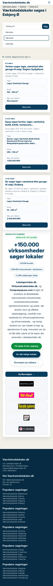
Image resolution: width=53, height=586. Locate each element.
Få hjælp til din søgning (26, 346)
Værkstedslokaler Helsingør (14, 538)
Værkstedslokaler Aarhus (13, 496)
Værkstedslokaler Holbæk (14, 573)
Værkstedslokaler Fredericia (15, 552)
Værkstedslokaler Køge (12, 554)
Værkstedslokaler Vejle (12, 519)
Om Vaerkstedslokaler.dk (13, 480)
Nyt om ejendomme (11, 482)
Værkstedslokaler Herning (14, 531)
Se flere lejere (26, 374)
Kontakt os (7, 484)
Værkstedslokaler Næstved (14, 540)
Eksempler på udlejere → (26, 363)
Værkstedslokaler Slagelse (14, 568)
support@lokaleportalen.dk (14, 468)
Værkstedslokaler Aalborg (14, 501)
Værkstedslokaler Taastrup (14, 559)
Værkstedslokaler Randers (14, 512)
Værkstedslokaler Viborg (13, 550)
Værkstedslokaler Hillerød (14, 571)
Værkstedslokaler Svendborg (15, 578)
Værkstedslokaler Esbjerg (14, 503)
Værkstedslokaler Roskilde (14, 522)
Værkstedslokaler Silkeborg (14, 533)
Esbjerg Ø (34, 7)
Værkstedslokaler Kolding (13, 515)
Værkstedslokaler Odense (14, 498)
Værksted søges (10, 7)
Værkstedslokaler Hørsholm (14, 536)
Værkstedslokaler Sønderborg (15, 575)
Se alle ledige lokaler (26, 354)
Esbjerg (23, 7)
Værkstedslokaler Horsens (14, 517)
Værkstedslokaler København (15, 494)
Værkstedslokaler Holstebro (14, 557)
